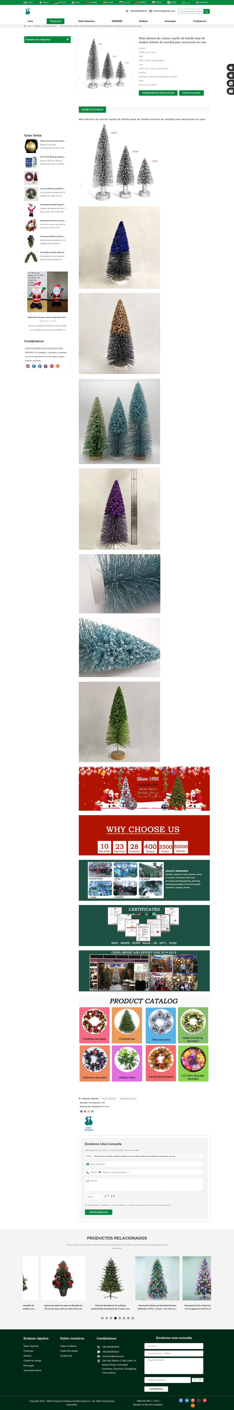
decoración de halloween (37, 97)
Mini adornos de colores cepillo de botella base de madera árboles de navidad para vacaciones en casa (134, 1156)
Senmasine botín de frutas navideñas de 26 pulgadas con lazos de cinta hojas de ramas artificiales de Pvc (53, 236)
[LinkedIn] (34, 366)
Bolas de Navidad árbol (36, 85)
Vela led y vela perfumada (37, 120)
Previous (25, 297)
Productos (55, 21)
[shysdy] (81, 1111)
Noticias (143, 21)
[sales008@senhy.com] (88, 1111)
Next (69, 297)
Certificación (66, 1356)
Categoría (37, 26)
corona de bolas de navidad (38, 74)
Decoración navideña (35, 91)
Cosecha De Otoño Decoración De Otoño (44, 102)
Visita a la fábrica (68, 1346)
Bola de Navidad (33, 46)
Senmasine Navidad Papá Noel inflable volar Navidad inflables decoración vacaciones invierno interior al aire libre (53, 205)
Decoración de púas (35, 125)
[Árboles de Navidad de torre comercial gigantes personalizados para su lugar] (55, 292)
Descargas (170, 21)
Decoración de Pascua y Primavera (41, 108)
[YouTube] (28, 366)
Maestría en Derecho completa (147, 1405)
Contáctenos (199, 21)
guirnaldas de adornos (36, 80)
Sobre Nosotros (86, 21)
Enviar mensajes (99, 1212)
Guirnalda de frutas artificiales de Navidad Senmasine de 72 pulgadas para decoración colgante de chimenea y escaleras (53, 252)
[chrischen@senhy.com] (92, 1111)
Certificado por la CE (128, 1099)
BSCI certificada (109, 1099)
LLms (155, 1401)
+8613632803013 (110, 1352)
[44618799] (85, 1111)
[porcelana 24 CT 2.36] (31, 162)
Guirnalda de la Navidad (36, 57)
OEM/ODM (117, 21)
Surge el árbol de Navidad (37, 68)
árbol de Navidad (49, 26)
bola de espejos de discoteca (38, 114)
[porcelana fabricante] (31, 178)
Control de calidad (32, 1361)
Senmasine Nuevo (32, 1370)
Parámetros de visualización (158, 93)
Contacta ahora (191, 93)
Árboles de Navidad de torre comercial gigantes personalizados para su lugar (55, 317)
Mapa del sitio (143, 1401)
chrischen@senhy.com (164, 11)
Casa (30, 21)
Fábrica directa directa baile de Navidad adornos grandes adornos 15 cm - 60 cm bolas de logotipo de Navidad (53, 141)
